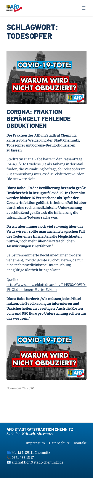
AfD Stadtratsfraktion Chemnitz (39, 429)
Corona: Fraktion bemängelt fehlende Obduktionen (38, 118)
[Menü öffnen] (84, 8)
